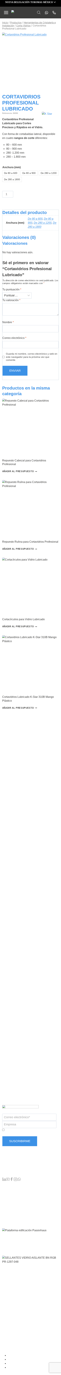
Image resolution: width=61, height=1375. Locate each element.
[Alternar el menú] (6, 12)
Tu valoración (11, 300)
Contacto (7, 1217)
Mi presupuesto (11, 1195)
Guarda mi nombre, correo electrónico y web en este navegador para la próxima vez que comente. (31, 356)
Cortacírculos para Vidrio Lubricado (23, 619)
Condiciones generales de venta (27, 1355)
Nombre (8, 322)
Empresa (7, 1201)
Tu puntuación (11, 289)
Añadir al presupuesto (18, 471)
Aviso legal (16, 1359)
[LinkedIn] (4, 1180)
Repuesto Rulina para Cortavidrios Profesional (30, 541)
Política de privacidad (21, 1363)
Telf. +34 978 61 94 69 (15, 1165)
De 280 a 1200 (43, 222)
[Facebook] (11, 1180)
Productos (8, 1185)
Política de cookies (20, 1367)
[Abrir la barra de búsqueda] (38, 12)
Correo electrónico (14, 338)
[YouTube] (8, 1180)
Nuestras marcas (12, 1190)
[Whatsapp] (45, 12)
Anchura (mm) (11, 167)
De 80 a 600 (35, 218)
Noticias (7, 1206)
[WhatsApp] (19, 1180)
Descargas (8, 1212)
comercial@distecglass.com (19, 1172)
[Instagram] (15, 1180)
